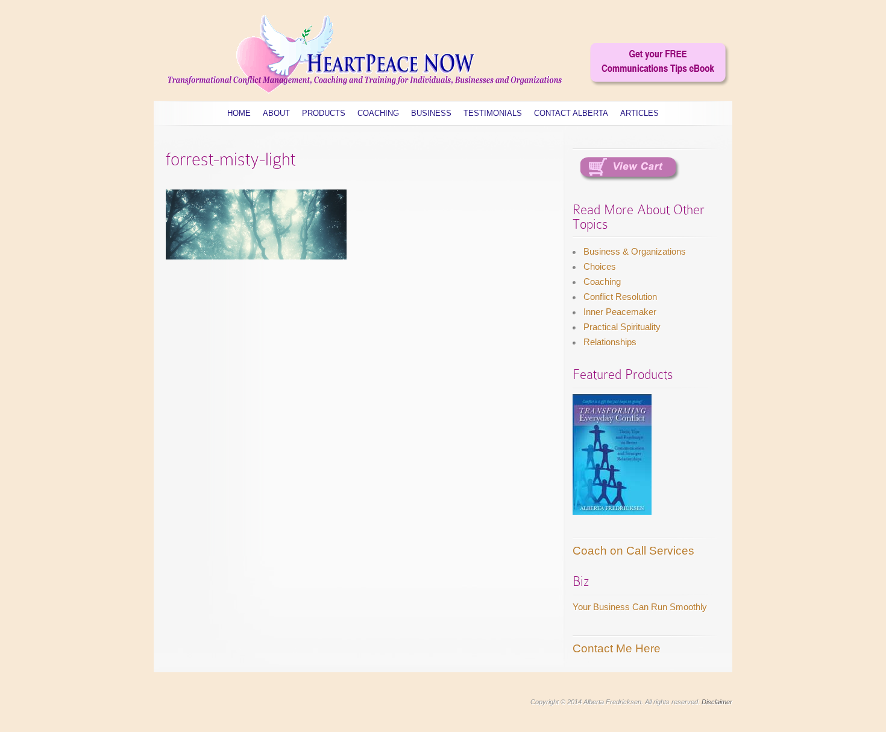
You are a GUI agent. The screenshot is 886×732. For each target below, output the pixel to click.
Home (239, 113)
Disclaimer (717, 701)
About (276, 113)
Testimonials (492, 113)
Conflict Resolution (620, 296)
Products (323, 113)
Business (431, 113)
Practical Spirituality (622, 327)
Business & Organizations (634, 251)
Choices (599, 266)
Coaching (378, 113)
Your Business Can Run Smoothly (640, 607)
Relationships (609, 342)
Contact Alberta (571, 113)
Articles (639, 113)
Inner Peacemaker (619, 312)
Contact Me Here (617, 648)
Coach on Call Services (633, 550)
